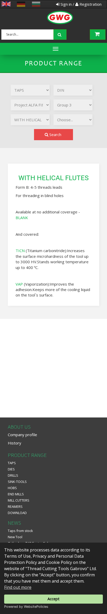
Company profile (22, 434)
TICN (20, 250)
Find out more (17, 587)
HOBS (12, 487)
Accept (53, 598)
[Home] (52, 11)
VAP (19, 284)
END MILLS (16, 494)
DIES (11, 469)
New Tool (15, 537)
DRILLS (13, 475)
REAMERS (15, 506)
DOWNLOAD (17, 512)
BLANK (22, 217)
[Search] (60, 34)
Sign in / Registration (80, 4)
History (14, 443)
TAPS (12, 463)
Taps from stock (20, 530)
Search (54, 134)
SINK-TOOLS (17, 481)
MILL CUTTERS (18, 500)
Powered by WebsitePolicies (26, 607)
